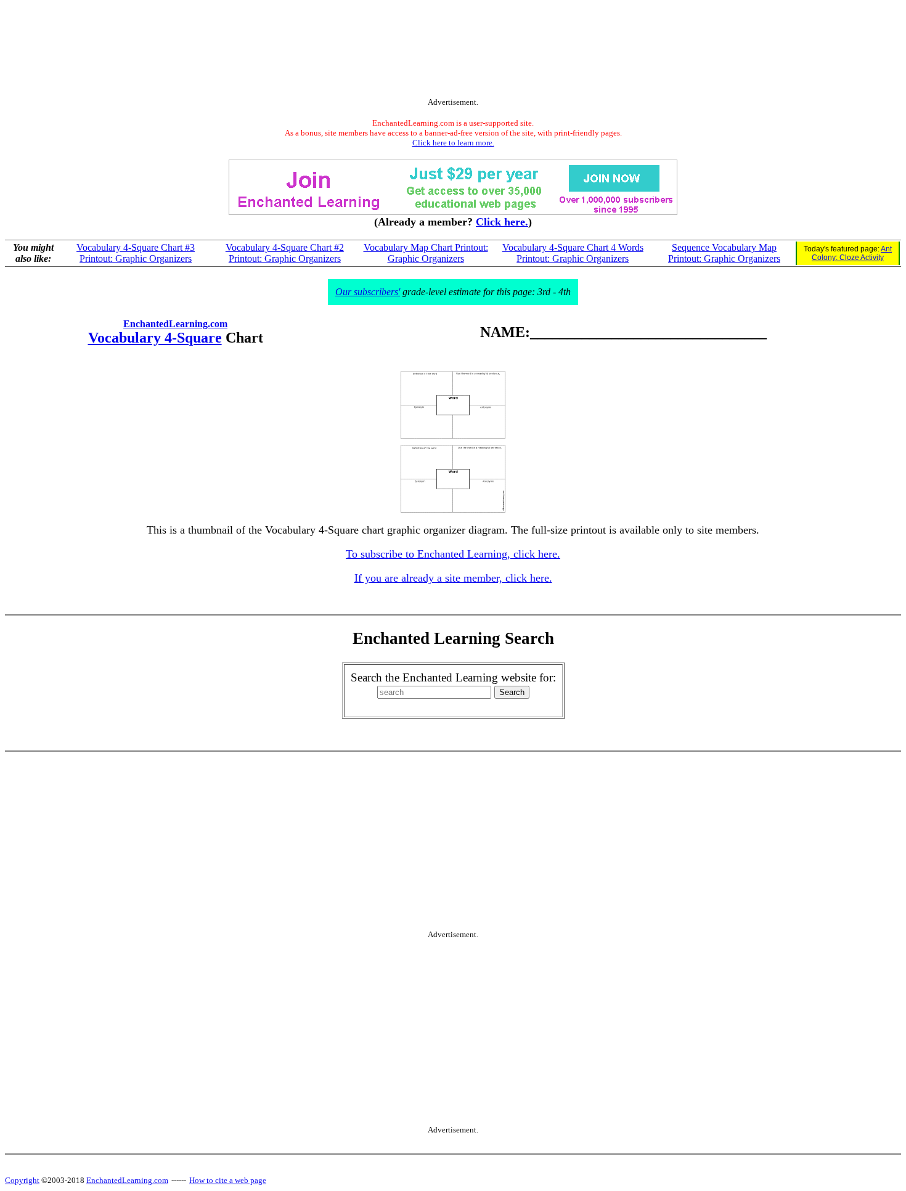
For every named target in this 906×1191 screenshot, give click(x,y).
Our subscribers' (367, 292)
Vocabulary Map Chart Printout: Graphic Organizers (426, 253)
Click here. (502, 222)
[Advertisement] (453, 51)
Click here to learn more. (453, 142)
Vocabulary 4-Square (155, 338)
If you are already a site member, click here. (453, 578)
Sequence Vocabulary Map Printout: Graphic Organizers (724, 253)
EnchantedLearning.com (175, 324)
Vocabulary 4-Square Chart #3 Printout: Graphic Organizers (135, 253)
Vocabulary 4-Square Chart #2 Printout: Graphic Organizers (285, 253)
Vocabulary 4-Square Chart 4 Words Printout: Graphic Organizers (572, 253)
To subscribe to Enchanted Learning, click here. (453, 554)
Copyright (22, 1180)
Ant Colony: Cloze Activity (852, 253)
